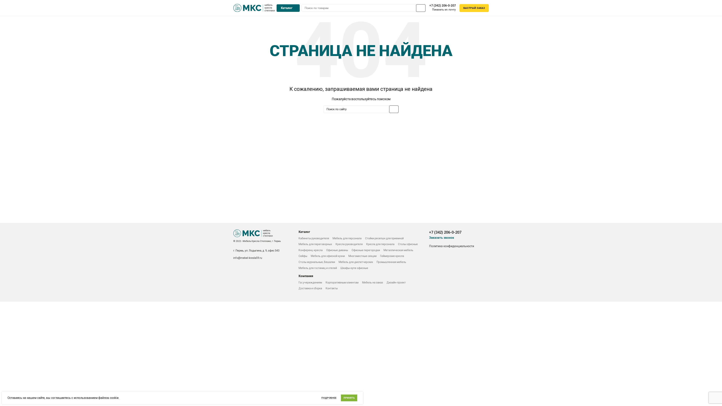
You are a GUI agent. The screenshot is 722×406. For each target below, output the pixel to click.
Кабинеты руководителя (314, 238)
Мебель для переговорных (315, 244)
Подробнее (328, 397)
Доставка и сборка (310, 288)
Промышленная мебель (391, 262)
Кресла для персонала (380, 244)
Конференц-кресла (311, 250)
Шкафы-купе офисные (354, 268)
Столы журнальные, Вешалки (317, 262)
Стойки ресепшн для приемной (384, 238)
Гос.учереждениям (310, 282)
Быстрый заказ (474, 8)
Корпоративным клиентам (342, 282)
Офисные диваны (337, 250)
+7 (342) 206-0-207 (442, 5)
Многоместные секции (362, 256)
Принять (349, 398)
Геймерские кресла (392, 256)
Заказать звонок (441, 237)
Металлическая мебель (398, 250)
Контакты (332, 288)
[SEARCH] (420, 8)
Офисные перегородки (366, 250)
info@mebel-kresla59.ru (247, 257)
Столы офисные (408, 244)
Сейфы (303, 256)
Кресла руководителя (349, 244)
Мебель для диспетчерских (356, 262)
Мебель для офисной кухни (328, 256)
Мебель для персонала (347, 238)
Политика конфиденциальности (451, 246)
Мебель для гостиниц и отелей (318, 268)
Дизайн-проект (396, 282)
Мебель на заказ (372, 282)
